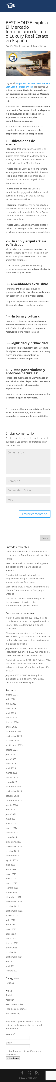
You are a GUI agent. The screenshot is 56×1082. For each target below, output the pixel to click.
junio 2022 (11, 924)
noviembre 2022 (14, 901)
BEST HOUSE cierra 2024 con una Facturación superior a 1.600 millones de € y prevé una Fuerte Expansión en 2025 (28, 652)
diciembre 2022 (13, 897)
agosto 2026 (12, 694)
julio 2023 (10, 864)
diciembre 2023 (13, 841)
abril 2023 (11, 878)
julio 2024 (10, 809)
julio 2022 (10, 920)
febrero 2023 (12, 887)
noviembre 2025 (14, 736)
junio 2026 (11, 703)
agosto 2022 (12, 915)
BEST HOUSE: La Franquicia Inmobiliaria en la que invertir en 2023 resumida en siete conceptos (25, 679)
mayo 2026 (11, 708)
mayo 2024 (11, 818)
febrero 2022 (12, 943)
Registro (10, 995)
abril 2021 (11, 966)
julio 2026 (10, 699)
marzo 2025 (11, 772)
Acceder (10, 999)
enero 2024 (11, 837)
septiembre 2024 (14, 800)
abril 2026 (11, 713)
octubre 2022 (12, 906)
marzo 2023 (11, 883)
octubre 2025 (12, 740)
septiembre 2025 (14, 745)
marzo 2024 (11, 828)
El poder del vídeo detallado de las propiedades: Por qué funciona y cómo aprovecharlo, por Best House (25, 579)
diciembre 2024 (13, 786)
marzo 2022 (11, 938)
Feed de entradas (14, 1004)
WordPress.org (13, 1013)
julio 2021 (10, 961)
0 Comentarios (38, 46)
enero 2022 (11, 947)
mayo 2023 (11, 874)
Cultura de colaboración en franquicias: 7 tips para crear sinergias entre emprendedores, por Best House (26, 602)
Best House (42, 83)
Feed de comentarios (16, 1008)
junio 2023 (11, 869)
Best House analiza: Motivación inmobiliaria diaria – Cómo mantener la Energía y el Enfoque (27, 590)
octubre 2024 (12, 795)
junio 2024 (11, 814)
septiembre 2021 (14, 956)
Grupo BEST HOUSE (25, 83)
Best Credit (11, 86)
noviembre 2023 (14, 846)
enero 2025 (11, 782)
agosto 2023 (12, 860)
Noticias (25, 46)
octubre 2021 (12, 952)
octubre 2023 (12, 851)
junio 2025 (11, 759)
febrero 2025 (12, 777)
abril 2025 (11, 768)
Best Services (26, 86)
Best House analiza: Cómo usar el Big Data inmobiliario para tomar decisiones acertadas (27, 567)
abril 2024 (11, 823)
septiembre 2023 (14, 855)
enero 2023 (11, 892)
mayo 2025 (11, 763)
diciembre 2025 (13, 731)
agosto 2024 (12, 805)
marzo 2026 (11, 717)
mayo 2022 (11, 929)
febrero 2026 (12, 722)
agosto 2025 (12, 749)
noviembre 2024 (14, 791)
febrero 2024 (12, 832)
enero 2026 (11, 726)
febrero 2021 (12, 970)
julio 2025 (10, 754)
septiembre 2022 (14, 910)
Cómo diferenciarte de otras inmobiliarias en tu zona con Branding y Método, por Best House (28, 555)
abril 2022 (11, 933)
